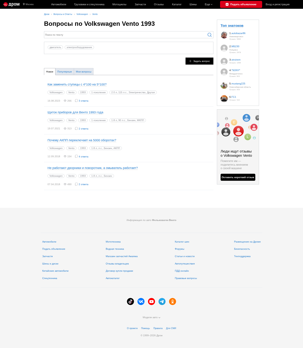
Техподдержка (242, 256)
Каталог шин (182, 241)
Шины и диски (50, 263)
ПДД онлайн (182, 270)
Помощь (145, 328)
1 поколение (98, 92)
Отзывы (159, 4)
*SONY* (235, 70)
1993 (83, 92)
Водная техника (115, 248)
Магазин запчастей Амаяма (122, 256)
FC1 (233, 96)
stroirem (236, 59)
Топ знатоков (232, 26)
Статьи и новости (185, 256)
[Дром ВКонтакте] (140, 301)
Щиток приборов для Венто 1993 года (75, 112)
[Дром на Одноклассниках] (172, 301)
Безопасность (242, 248)
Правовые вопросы (186, 278)
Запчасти (140, 4)
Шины (193, 4)
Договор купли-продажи (119, 270)
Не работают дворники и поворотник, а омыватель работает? (93, 168)
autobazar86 (238, 33)
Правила (158, 328)
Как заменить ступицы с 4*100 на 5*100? (77, 84)
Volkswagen (56, 92)
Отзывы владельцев (117, 263)
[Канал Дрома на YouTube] (151, 301)
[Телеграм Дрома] (162, 301)
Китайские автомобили (55, 270)
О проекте (132, 328)
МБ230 (235, 46)
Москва (29, 4)
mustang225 (238, 83)
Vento (71, 92)
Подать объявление (53, 248)
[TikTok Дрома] (130, 301)
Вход (277, 4)
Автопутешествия (185, 263)
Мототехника (113, 241)
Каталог (176, 4)
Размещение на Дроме (247, 241)
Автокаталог (113, 278)
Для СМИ (171, 328)
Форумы (179, 248)
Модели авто (150, 317)
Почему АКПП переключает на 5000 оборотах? (82, 140)
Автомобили (58, 4)
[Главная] (11, 4)
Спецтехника (49, 278)
